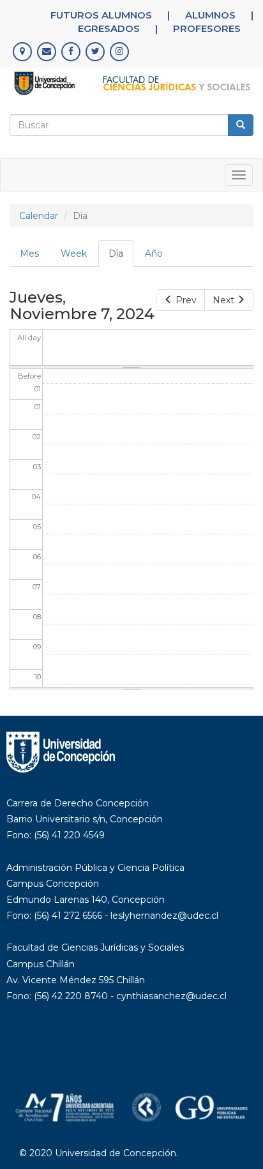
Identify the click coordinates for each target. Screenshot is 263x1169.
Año (154, 253)
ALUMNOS (210, 15)
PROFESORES (207, 28)
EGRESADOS (109, 28)
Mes (29, 253)
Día (121, 257)
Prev (186, 300)
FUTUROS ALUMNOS (101, 15)
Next (223, 300)
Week (74, 253)
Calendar (38, 216)
